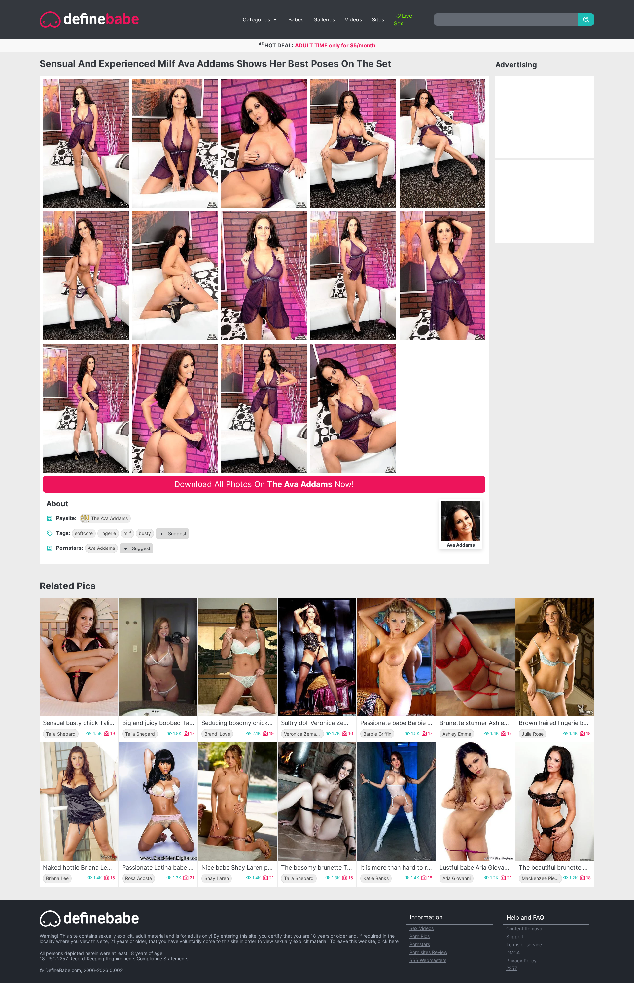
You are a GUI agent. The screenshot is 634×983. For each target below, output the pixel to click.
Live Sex (403, 19)
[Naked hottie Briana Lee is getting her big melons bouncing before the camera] (79, 801)
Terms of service (524, 944)
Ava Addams (101, 548)
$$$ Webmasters (427, 960)
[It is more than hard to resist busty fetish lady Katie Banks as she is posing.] (396, 801)
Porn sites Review (428, 952)
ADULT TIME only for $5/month (335, 45)
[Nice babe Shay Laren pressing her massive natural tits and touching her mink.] (237, 801)
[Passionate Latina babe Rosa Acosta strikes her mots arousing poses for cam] (158, 801)
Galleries (324, 19)
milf (127, 533)
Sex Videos (421, 928)
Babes (295, 19)
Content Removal (524, 928)
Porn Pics (419, 936)
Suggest (176, 533)
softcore (84, 533)
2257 (511, 968)
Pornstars (419, 944)
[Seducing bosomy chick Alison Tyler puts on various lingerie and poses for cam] (237, 657)
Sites (378, 19)
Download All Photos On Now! (264, 484)
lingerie (108, 533)
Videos (353, 19)
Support (515, 936)
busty (145, 533)
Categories (256, 19)
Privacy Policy (521, 960)
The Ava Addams (109, 518)
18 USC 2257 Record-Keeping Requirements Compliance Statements (114, 958)
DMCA (513, 952)
